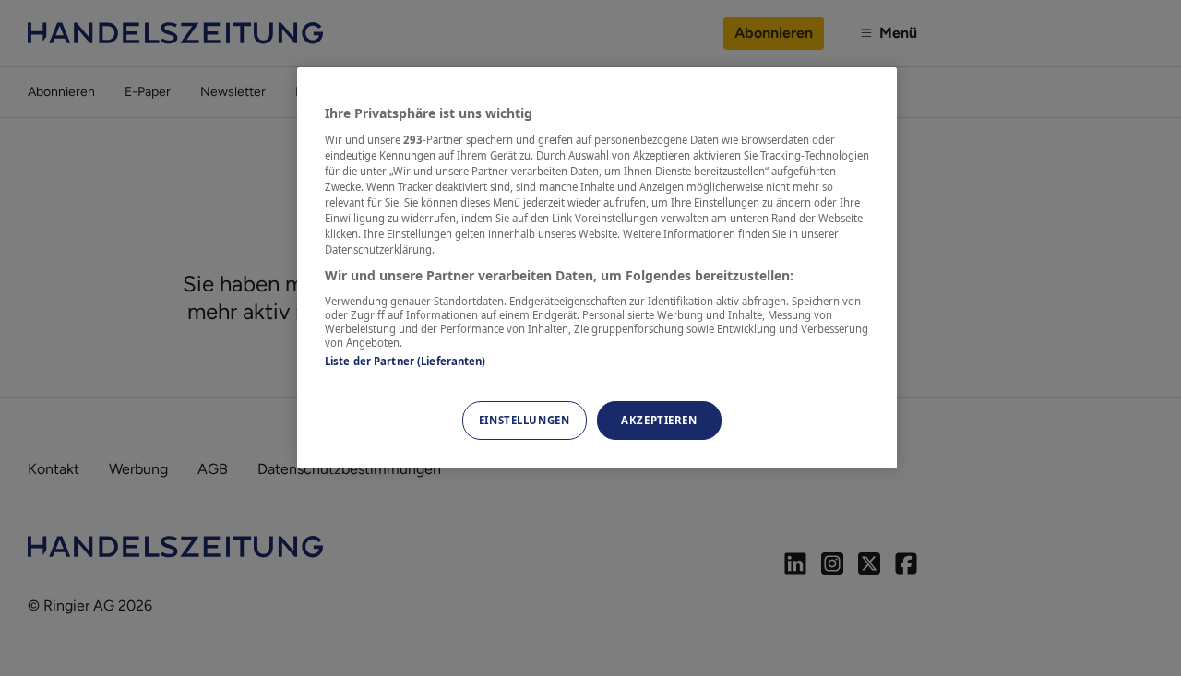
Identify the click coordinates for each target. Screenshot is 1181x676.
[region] (597, 267)
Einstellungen (524, 420)
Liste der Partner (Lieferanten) (405, 361)
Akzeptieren (659, 420)
